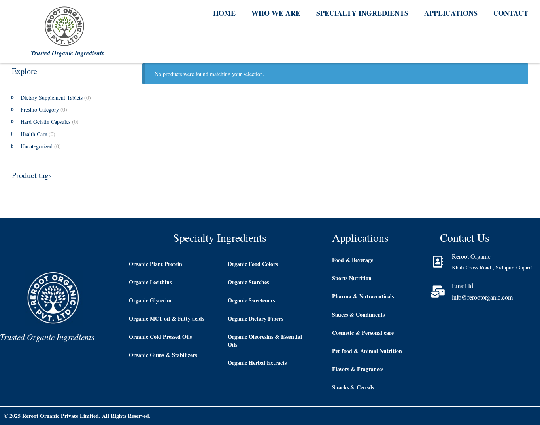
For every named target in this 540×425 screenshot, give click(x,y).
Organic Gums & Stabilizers (163, 355)
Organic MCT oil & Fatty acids (166, 318)
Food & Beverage (352, 260)
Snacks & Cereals (353, 387)
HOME (224, 13)
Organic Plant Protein (155, 264)
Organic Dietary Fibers (255, 318)
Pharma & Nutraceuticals (363, 296)
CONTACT (510, 13)
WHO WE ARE (275, 13)
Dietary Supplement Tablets (52, 97)
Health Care (34, 134)
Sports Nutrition (352, 278)
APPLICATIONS (451, 13)
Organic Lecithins (150, 282)
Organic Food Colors (253, 264)
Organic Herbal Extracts (257, 363)
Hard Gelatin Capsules (45, 121)
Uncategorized (37, 146)
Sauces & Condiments (358, 314)
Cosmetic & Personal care (363, 332)
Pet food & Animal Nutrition (367, 351)
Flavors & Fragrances (357, 369)
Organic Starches (248, 282)
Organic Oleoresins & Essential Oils (265, 340)
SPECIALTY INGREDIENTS (362, 13)
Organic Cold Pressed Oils (160, 336)
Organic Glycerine (150, 300)
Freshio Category (40, 109)
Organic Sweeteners (251, 300)
